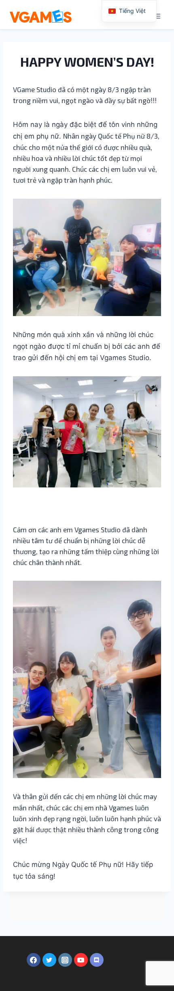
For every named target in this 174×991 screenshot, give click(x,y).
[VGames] (41, 16)
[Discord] (97, 960)
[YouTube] (81, 960)
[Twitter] (49, 960)
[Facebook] (33, 960)
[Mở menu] (156, 16)
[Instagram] (65, 960)
